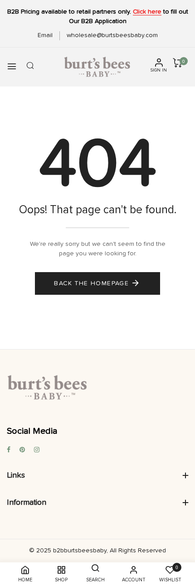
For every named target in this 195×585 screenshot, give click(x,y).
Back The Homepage (91, 283)
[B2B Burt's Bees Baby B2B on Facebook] (8, 450)
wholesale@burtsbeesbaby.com (112, 35)
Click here (147, 12)
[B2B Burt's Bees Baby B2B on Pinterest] (22, 450)
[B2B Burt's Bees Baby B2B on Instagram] (36, 450)
